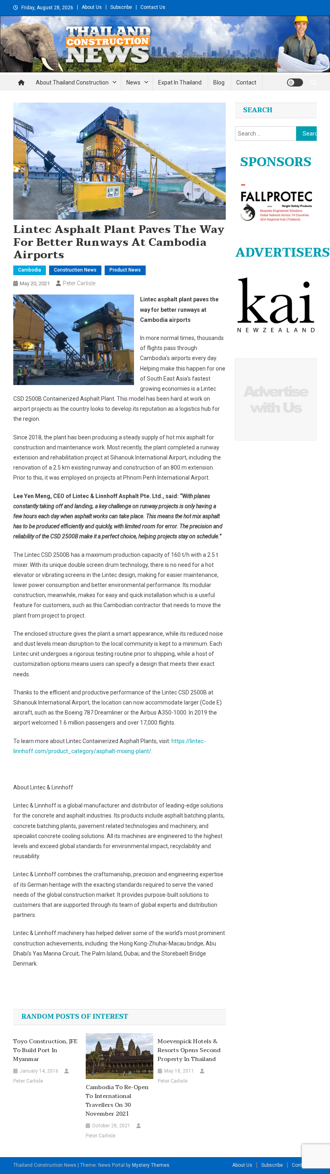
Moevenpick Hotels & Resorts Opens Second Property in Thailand (189, 1050)
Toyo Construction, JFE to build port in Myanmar (45, 1050)
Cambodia (29, 270)
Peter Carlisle (79, 283)
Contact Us (152, 7)
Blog (219, 82)
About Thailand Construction (72, 82)
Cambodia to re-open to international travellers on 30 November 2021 (117, 1100)
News (133, 82)
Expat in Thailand (180, 82)
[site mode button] (295, 82)
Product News (125, 270)
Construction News (75, 270)
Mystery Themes (150, 1165)
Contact (246, 82)
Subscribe (121, 7)
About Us (92, 7)
